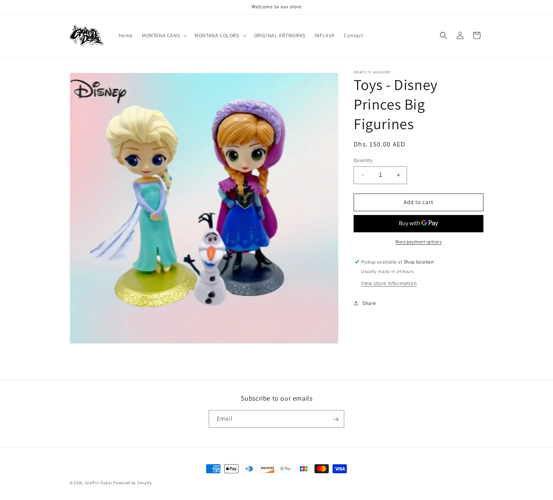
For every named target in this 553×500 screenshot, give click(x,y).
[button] (163, 35)
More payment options (418, 241)
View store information (389, 282)
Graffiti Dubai (98, 482)
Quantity (363, 160)
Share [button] (369, 303)
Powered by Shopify (132, 482)
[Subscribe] (335, 419)
